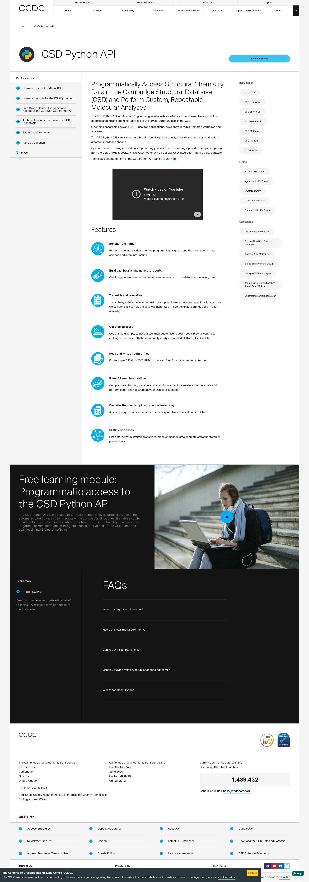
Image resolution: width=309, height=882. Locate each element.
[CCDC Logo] (31, 8)
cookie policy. (226, 877)
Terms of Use (26, 866)
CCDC (22, 27)
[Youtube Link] (274, 866)
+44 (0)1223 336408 (34, 787)
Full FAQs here (33, 592)
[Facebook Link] (267, 866)
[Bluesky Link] (287, 866)
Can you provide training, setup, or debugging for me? (136, 670)
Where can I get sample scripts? (123, 609)
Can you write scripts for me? (121, 649)
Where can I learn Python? (119, 690)
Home (68, 11)
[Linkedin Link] (280, 866)
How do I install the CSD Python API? (126, 629)
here (174, 158)
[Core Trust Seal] (267, 740)
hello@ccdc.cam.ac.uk (237, 791)
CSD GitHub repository (117, 152)
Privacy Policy (122, 866)
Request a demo (259, 59)
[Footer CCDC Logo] (28, 735)
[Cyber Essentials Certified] (283, 740)
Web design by (275, 877)
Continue (252, 873)
